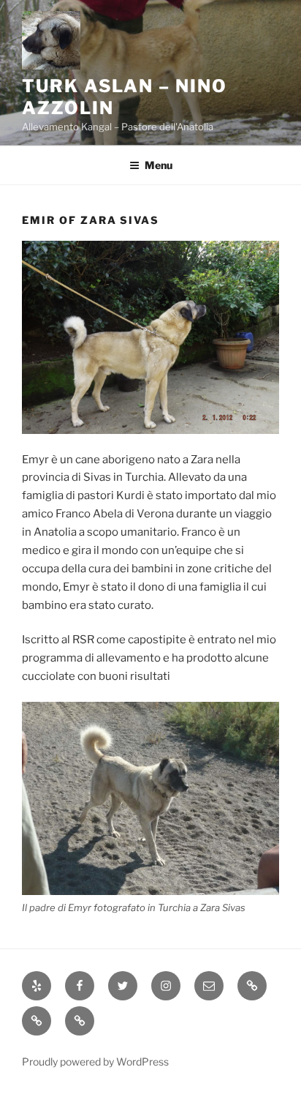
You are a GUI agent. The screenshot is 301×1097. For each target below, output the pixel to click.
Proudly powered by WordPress (95, 1061)
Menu (158, 165)
